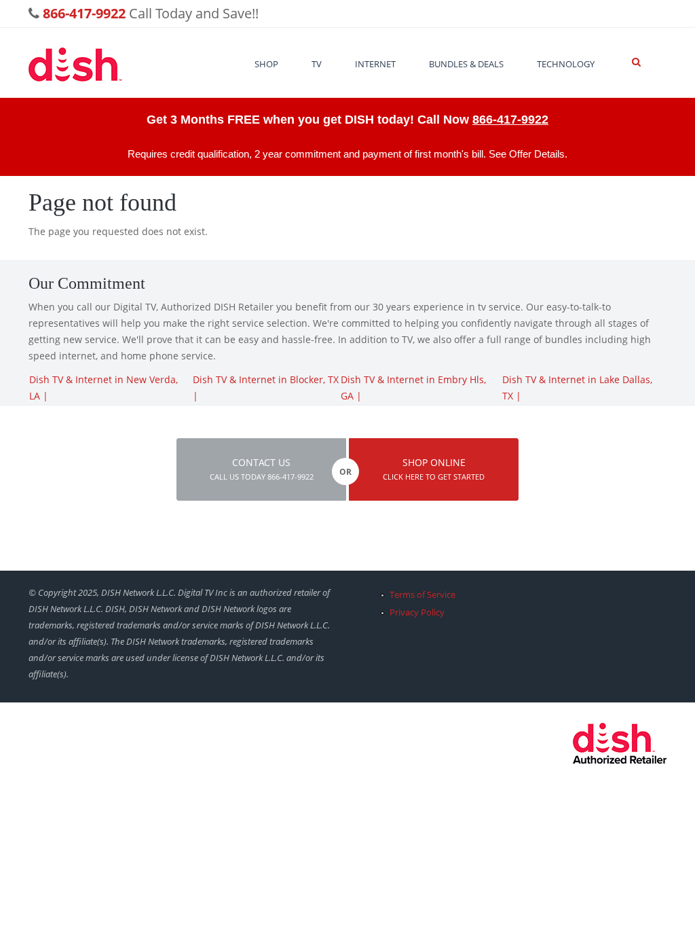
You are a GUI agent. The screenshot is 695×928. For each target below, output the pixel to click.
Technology (566, 64)
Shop (266, 64)
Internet (375, 64)
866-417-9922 (510, 119)
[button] (261, 469)
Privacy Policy (417, 612)
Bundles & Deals (466, 64)
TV (317, 64)
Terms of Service (422, 594)
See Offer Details (527, 154)
